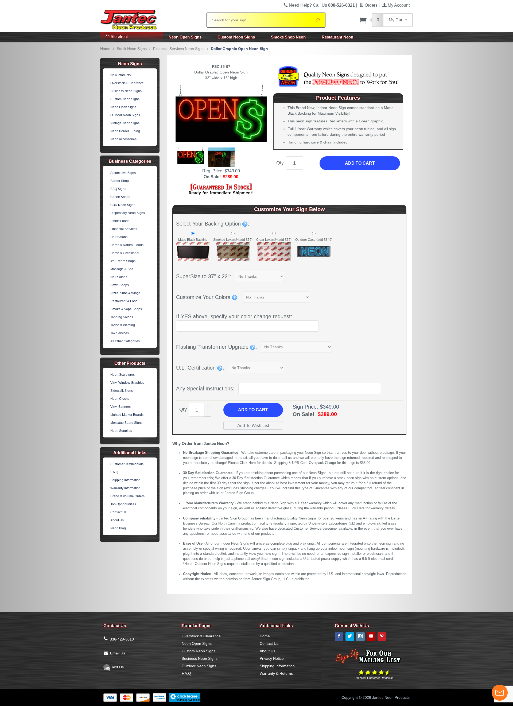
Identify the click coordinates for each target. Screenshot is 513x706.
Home (105, 48)
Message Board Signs (126, 423)
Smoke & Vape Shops (126, 309)
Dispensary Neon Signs (127, 213)
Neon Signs (130, 63)
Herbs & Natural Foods (126, 245)
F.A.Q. (114, 472)
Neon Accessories (123, 139)
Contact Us (118, 512)
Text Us (117, 667)
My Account (398, 5)
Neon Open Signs (185, 37)
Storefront (119, 36)
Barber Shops (120, 181)
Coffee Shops (120, 197)
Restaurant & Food (124, 301)
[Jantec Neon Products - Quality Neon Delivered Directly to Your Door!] (150, 19)
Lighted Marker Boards (126, 415)
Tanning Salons (121, 317)
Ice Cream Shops (122, 261)
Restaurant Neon (337, 37)
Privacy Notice (272, 658)
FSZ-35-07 (221, 66)
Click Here (248, 463)
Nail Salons (118, 277)
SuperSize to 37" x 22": (203, 276)
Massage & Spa (121, 269)
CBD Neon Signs (122, 205)
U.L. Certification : (200, 368)
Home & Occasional (124, 253)
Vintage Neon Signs (124, 123)
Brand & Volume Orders (127, 496)
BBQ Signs (118, 189)
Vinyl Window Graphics (127, 383)
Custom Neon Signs (236, 37)
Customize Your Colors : (207, 297)
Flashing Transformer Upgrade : (216, 347)
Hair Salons (118, 237)
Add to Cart (360, 163)
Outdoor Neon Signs (125, 115)
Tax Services (119, 333)
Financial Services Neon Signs (178, 48)
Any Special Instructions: (205, 388)
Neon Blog (118, 528)
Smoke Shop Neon (288, 37)
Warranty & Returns (276, 673)
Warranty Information (125, 488)
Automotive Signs (123, 173)
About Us (117, 520)
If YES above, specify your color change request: (234, 316)
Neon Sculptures (122, 375)
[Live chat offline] (500, 693)
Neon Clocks (119, 399)
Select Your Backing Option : (212, 224)
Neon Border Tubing (125, 131)
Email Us (117, 653)
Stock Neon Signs (132, 48)
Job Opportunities (123, 504)
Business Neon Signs (126, 91)
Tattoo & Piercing (122, 325)
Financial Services (123, 229)
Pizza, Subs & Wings (125, 293)
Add (253, 410)
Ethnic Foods (119, 221)
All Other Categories (125, 341)
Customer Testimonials (126, 464)
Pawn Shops (119, 285)
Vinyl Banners (120, 407)
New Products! (120, 75)
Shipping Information (125, 480)
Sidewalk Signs (121, 391)
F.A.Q (186, 673)
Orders (371, 5)
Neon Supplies (121, 431)
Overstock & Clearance (127, 83)
